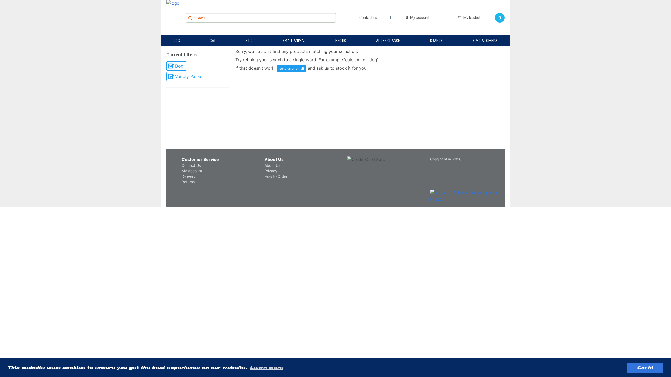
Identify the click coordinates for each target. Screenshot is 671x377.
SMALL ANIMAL (294, 40)
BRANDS (436, 40)
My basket (471, 17)
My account (419, 17)
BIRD (249, 40)
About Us (274, 159)
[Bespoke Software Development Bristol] (469, 196)
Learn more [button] (266, 367)
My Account (192, 171)
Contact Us (191, 165)
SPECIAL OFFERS (485, 40)
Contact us (368, 17)
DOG (177, 40)
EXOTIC (341, 40)
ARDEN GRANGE (388, 40)
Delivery (189, 176)
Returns (188, 182)
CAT (213, 40)
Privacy (270, 171)
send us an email (291, 68)
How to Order (276, 176)
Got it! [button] (645, 367)
